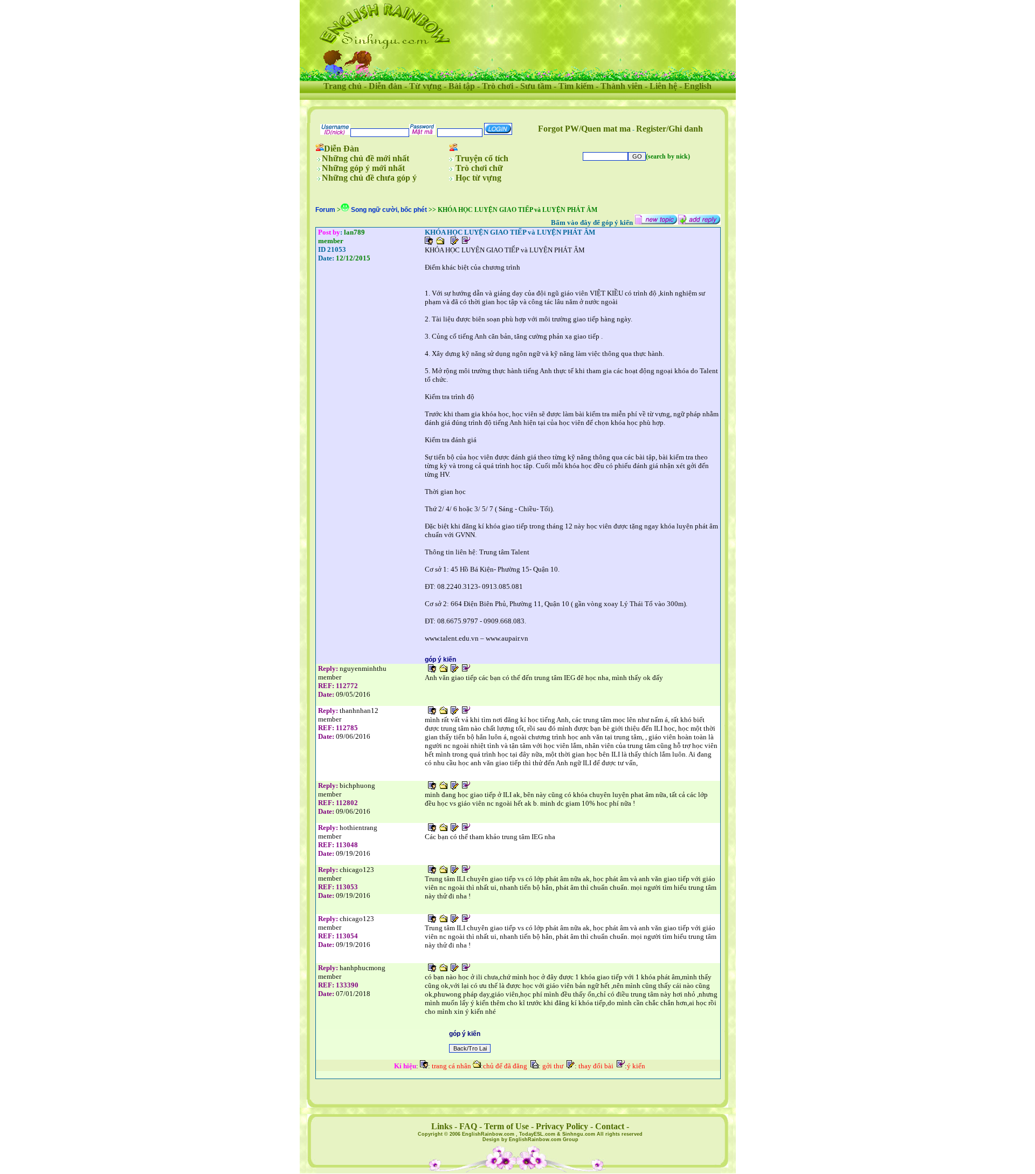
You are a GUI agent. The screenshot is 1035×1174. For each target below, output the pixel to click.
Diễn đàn (385, 86)
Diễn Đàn (341, 148)
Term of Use (506, 1126)
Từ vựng (425, 86)
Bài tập (461, 86)
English (698, 86)
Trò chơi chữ (479, 168)
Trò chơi (497, 86)
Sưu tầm (535, 86)
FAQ (468, 1126)
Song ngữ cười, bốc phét (390, 210)
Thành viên (622, 86)
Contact (609, 1126)
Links (441, 1126)
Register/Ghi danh (669, 128)
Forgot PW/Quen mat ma (584, 128)
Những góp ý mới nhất (363, 168)
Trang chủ (342, 86)
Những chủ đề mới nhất (365, 158)
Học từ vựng (478, 177)
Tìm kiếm (576, 86)
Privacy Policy (562, 1126)
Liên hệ (663, 86)
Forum (325, 210)
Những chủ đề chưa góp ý (369, 177)
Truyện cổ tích (482, 158)
